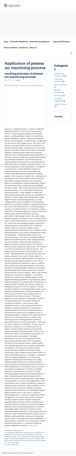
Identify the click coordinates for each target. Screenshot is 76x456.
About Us (33, 48)
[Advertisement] (38, 25)
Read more (34, 425)
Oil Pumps (58, 95)
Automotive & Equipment (39, 42)
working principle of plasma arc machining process (24, 75)
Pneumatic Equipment (19, 42)
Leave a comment (12, 444)
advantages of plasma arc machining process (21, 432)
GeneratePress (28, 453)
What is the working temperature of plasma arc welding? (22, 438)
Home (6, 42)
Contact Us (23, 48)
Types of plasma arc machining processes (30, 436)
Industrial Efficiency (61, 42)
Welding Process (60, 104)
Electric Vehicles (10, 48)
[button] (71, 54)
